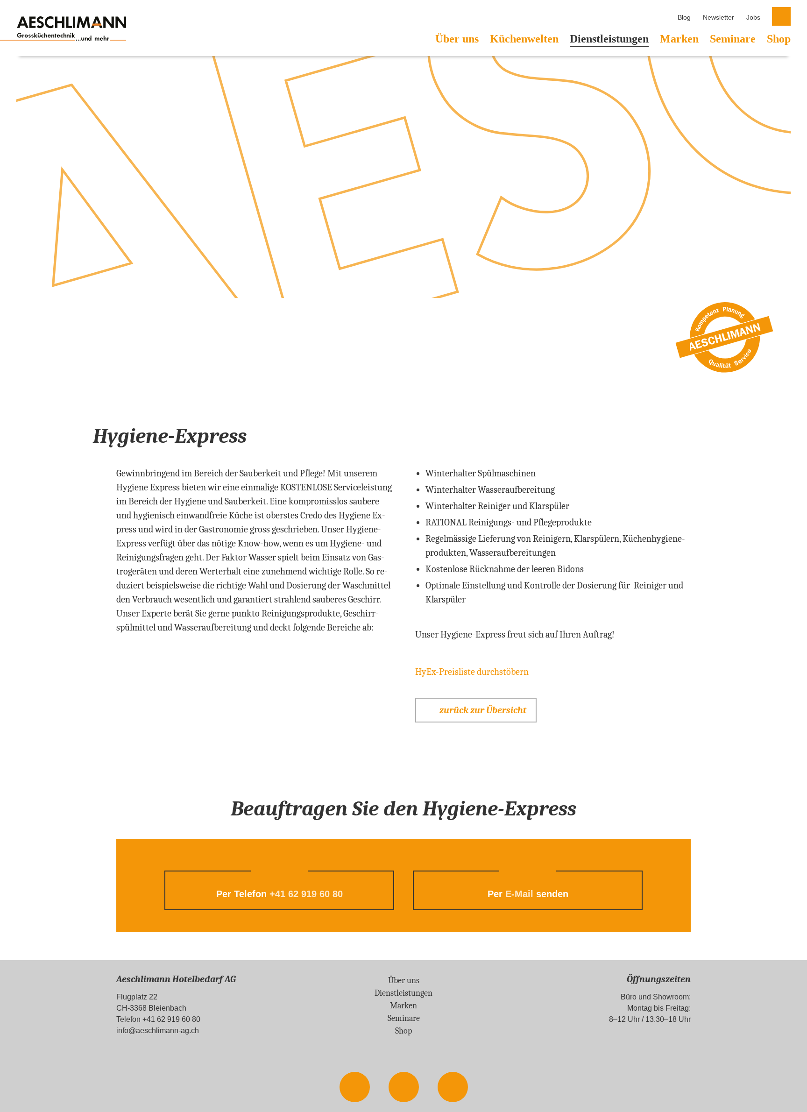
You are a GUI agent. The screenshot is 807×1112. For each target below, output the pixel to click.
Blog (684, 17)
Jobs (753, 17)
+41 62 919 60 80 (306, 894)
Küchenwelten (524, 39)
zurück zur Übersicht (482, 710)
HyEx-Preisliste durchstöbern (472, 671)
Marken (679, 39)
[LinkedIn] (452, 1087)
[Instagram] (403, 1087)
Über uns (457, 39)
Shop (779, 39)
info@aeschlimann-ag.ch (157, 1030)
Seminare (733, 39)
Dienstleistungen (609, 39)
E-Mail (519, 894)
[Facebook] (354, 1087)
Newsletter (718, 17)
